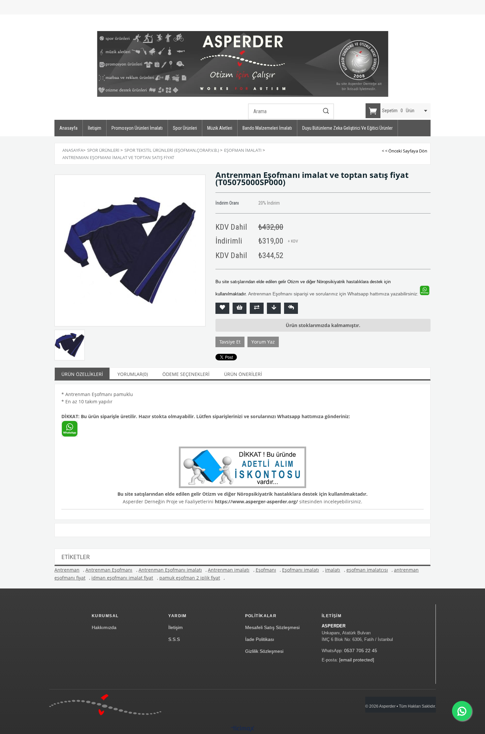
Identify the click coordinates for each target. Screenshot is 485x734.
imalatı (332, 570)
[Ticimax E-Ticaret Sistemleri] (242, 729)
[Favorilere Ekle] (222, 308)
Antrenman (67, 570)
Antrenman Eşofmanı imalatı (170, 570)
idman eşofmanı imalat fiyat (122, 578)
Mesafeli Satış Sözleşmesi (272, 627)
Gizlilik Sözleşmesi (264, 651)
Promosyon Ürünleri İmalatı (137, 128)
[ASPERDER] (242, 64)
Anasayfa (68, 128)
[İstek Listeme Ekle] (239, 308)
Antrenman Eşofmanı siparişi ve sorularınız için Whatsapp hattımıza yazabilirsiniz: (333, 293)
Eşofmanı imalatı (300, 570)
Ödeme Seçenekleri (186, 374)
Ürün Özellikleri (82, 374)
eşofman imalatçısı (367, 570)
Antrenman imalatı (228, 570)
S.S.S (174, 639)
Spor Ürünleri (185, 128)
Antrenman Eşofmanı (108, 570)
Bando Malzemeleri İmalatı (267, 128)
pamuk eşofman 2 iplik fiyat (189, 578)
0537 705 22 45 (360, 650)
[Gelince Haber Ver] (291, 308)
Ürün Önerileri (243, 374)
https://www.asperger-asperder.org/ (256, 501)
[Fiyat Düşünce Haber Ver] (274, 308)
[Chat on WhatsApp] (462, 711)
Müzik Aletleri (219, 128)
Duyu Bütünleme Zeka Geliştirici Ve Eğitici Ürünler (347, 128)
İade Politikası (259, 639)
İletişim (94, 128)
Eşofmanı (266, 570)
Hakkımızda (104, 627)
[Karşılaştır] (257, 308)
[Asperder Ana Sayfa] (105, 704)
